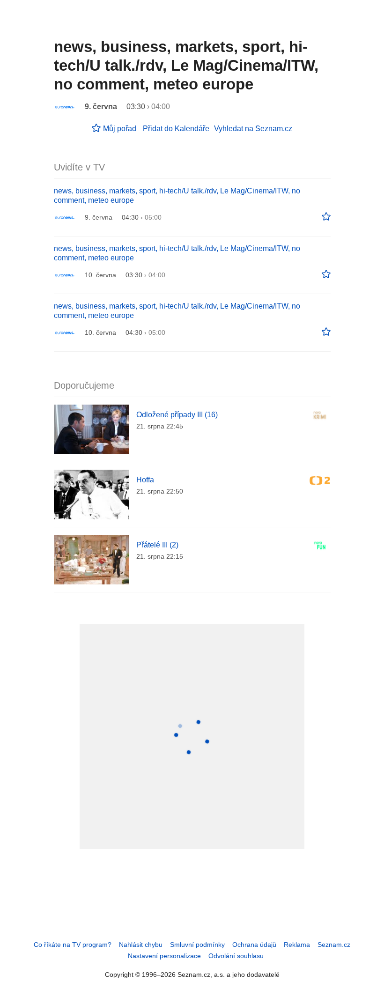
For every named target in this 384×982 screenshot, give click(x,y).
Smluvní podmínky (197, 944)
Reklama (297, 944)
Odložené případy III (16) (177, 415)
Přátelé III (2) (157, 545)
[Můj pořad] (326, 217)
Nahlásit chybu (140, 944)
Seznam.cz (334, 944)
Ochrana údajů (254, 944)
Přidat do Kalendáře (176, 129)
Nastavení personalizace (164, 956)
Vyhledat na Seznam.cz (253, 129)
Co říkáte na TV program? (72, 944)
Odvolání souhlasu (236, 956)
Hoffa (145, 480)
